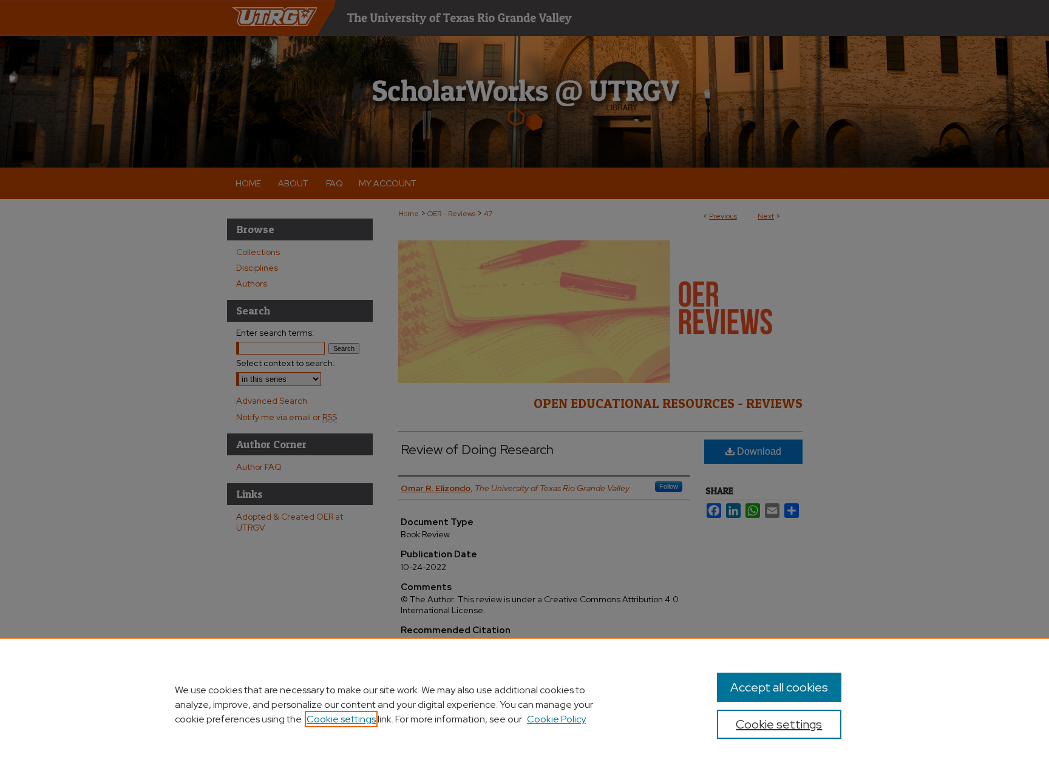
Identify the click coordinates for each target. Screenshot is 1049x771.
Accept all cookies (779, 687)
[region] (524, 704)
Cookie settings (341, 719)
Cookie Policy (556, 719)
